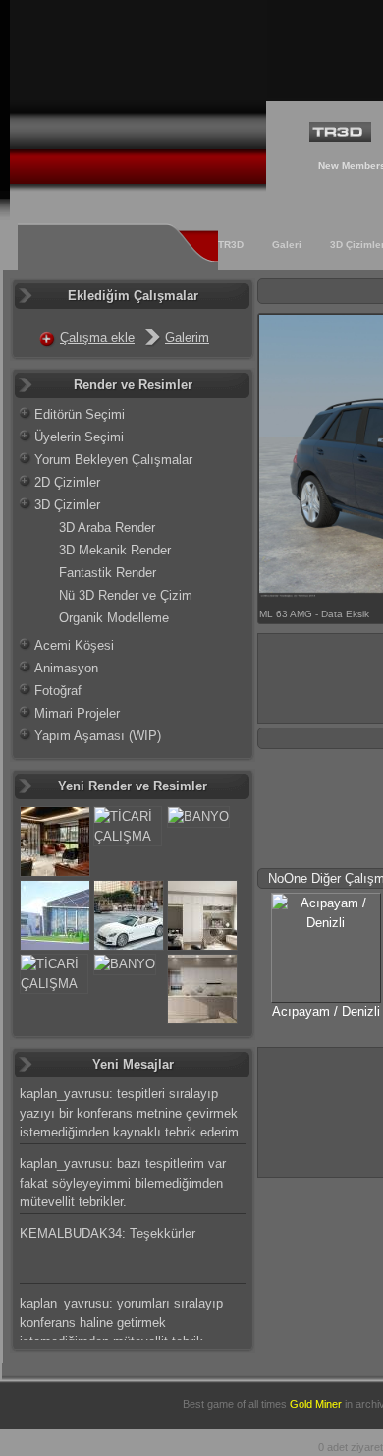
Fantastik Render (107, 572)
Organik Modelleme (114, 618)
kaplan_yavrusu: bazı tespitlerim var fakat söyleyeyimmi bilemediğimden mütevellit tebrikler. (123, 1182)
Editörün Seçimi (79, 414)
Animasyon (66, 668)
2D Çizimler (67, 482)
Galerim (187, 337)
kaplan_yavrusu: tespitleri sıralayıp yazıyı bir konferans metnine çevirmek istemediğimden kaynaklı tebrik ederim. (131, 1112)
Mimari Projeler (77, 713)
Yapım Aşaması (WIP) (97, 735)
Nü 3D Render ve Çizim (125, 595)
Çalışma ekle (97, 337)
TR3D (231, 244)
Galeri (286, 244)
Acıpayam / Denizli (326, 1011)
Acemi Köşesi (74, 645)
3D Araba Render (107, 527)
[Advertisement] (320, 1109)
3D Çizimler (67, 504)
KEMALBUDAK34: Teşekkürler (107, 1233)
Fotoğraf (58, 690)
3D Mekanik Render (115, 550)
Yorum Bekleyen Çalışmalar (113, 459)
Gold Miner (316, 1404)
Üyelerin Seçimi (79, 437)
